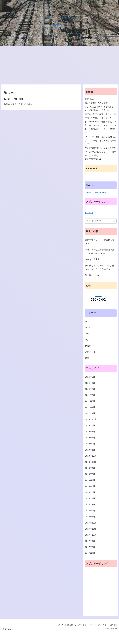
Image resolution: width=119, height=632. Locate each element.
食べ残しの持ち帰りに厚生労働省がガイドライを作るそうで (99, 267)
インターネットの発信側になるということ (70, 625)
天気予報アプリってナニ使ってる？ (99, 242)
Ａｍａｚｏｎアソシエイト (98, 625)
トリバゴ (89, 213)
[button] (114, 221)
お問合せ (113, 625)
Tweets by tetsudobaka (95, 192)
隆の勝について (92, 275)
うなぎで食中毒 (92, 259)
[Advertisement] (59, 65)
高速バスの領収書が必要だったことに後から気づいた (99, 251)
